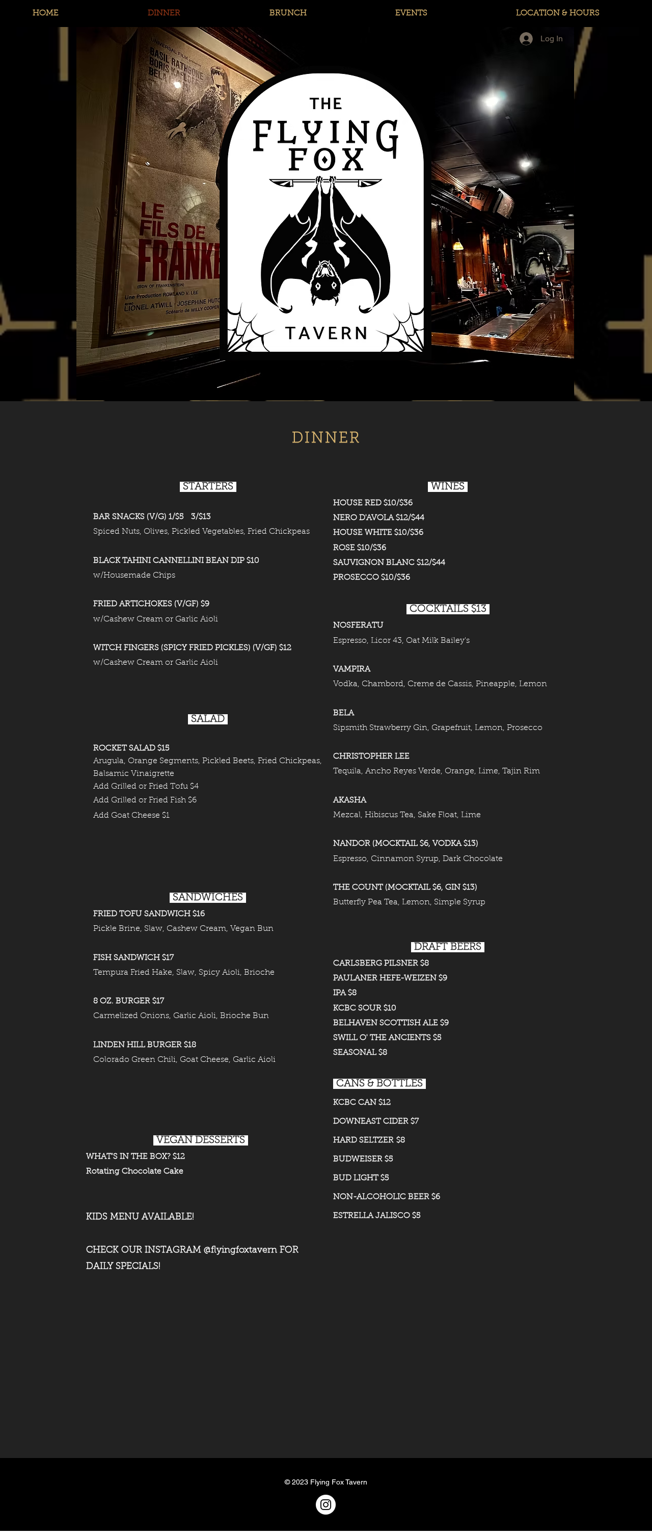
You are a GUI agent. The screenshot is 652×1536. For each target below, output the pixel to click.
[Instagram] (326, 1505)
